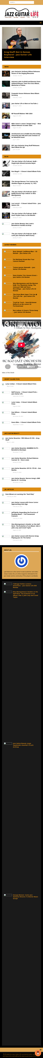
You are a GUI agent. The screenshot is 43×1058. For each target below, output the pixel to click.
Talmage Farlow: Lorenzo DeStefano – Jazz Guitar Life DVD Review (25, 585)
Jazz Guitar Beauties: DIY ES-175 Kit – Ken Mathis (26, 469)
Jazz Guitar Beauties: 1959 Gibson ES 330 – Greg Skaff (22, 439)
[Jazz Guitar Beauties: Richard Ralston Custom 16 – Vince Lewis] (6, 460)
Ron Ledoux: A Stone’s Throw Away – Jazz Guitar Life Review (25, 311)
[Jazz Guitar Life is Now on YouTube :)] (6, 106)
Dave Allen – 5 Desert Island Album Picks (26, 422)
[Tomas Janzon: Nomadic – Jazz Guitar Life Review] (8, 270)
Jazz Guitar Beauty (11, 433)
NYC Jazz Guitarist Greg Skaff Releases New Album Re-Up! (25, 146)
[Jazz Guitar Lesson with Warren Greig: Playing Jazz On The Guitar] (6, 538)
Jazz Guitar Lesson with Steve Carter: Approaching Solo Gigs (25, 503)
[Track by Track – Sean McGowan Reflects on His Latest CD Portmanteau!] (8, 305)
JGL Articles (9, 489)
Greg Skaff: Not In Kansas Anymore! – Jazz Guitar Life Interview (18, 55)
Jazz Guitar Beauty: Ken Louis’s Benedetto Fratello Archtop (23, 224)
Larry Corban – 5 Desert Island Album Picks (21, 384)
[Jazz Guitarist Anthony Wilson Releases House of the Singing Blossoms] (6, 74)
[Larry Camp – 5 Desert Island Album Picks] (6, 404)
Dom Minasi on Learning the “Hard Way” (20, 494)
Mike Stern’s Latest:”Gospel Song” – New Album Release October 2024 (26, 124)
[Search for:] (21, 2)
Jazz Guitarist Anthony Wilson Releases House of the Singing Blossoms (26, 72)
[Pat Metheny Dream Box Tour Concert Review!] (8, 262)
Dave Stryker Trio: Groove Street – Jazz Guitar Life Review (25, 276)
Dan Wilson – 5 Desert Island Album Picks (24, 413)
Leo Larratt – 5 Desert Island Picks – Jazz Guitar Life (26, 204)
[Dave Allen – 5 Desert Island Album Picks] (6, 424)
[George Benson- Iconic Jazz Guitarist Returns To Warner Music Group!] (8, 969)
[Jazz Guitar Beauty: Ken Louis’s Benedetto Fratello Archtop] (6, 226)
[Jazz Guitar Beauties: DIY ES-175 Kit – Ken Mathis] (6, 470)
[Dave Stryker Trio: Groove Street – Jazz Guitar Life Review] (8, 278)
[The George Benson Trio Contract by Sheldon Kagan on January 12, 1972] (6, 184)
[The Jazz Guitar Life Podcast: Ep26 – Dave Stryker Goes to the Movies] (6, 216)
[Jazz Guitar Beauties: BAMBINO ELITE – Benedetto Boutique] (6, 450)
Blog (6, 156)
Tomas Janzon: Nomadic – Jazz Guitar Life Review (24, 268)
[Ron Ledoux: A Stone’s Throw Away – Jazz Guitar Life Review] (8, 313)
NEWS (6, 67)
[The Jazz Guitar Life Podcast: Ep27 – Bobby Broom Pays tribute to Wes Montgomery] (6, 194)
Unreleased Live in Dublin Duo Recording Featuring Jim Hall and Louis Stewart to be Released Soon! (26, 135)
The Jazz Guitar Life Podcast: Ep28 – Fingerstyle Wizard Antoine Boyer (24, 162)
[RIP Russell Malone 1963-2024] (6, 116)
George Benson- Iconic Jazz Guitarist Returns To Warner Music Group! (25, 896)
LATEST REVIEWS (10, 245)
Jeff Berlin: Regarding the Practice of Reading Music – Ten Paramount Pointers (25, 514)
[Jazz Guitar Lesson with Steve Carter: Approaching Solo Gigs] (6, 504)
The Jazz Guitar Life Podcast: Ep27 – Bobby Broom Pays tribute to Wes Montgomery (24, 193)
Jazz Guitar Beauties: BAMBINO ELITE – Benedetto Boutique (25, 449)
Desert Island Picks (12, 379)
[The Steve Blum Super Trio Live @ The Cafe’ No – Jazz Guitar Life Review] (8, 297)
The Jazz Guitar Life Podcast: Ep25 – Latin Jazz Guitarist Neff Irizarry (24, 234)
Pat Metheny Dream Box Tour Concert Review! (23, 260)
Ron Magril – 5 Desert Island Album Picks (26, 171)
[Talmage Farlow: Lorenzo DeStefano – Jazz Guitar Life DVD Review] (8, 586)
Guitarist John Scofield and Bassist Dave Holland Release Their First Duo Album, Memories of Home (26, 83)
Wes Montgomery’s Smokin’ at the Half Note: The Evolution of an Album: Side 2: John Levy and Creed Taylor (26, 526)
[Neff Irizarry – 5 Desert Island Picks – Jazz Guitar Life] (6, 394)
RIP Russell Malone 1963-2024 (22, 113)
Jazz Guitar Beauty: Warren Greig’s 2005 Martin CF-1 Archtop (26, 479)
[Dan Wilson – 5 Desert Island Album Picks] (6, 414)
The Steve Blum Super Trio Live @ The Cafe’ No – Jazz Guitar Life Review (25, 296)
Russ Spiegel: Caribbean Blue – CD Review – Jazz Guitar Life (25, 252)
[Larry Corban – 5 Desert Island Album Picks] (3, 384)
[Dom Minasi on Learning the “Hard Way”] (3, 494)
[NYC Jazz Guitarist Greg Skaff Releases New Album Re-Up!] (6, 148)
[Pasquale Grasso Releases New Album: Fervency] (6, 96)
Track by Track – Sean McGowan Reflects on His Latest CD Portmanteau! (24, 304)
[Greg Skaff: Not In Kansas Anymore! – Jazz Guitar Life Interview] (21, 38)
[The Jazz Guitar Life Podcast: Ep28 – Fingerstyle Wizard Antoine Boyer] (6, 163)
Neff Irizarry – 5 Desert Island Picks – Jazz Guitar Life (25, 393)
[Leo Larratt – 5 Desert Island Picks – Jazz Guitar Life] (6, 206)
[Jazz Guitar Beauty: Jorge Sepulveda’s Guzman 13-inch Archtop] (8, 817)
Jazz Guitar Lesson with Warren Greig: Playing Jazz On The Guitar (25, 537)
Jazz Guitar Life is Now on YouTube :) (25, 103)
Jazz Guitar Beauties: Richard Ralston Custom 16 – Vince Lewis (25, 459)
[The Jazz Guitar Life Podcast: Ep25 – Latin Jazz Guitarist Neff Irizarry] (6, 236)
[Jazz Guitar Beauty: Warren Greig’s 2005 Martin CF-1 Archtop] (6, 480)
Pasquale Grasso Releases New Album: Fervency (25, 94)
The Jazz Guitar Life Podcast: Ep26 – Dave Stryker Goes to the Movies (24, 214)
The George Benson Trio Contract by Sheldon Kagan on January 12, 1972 (25, 182)
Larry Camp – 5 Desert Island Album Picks (24, 403)
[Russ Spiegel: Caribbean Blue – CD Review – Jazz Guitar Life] (8, 254)
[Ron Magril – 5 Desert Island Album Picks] (6, 173)
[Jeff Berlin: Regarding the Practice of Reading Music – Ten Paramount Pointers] (6, 515)
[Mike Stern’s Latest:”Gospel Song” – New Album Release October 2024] (6, 126)
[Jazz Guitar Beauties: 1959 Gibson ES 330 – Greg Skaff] (3, 438)
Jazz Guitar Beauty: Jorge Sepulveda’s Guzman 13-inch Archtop (23, 745)
